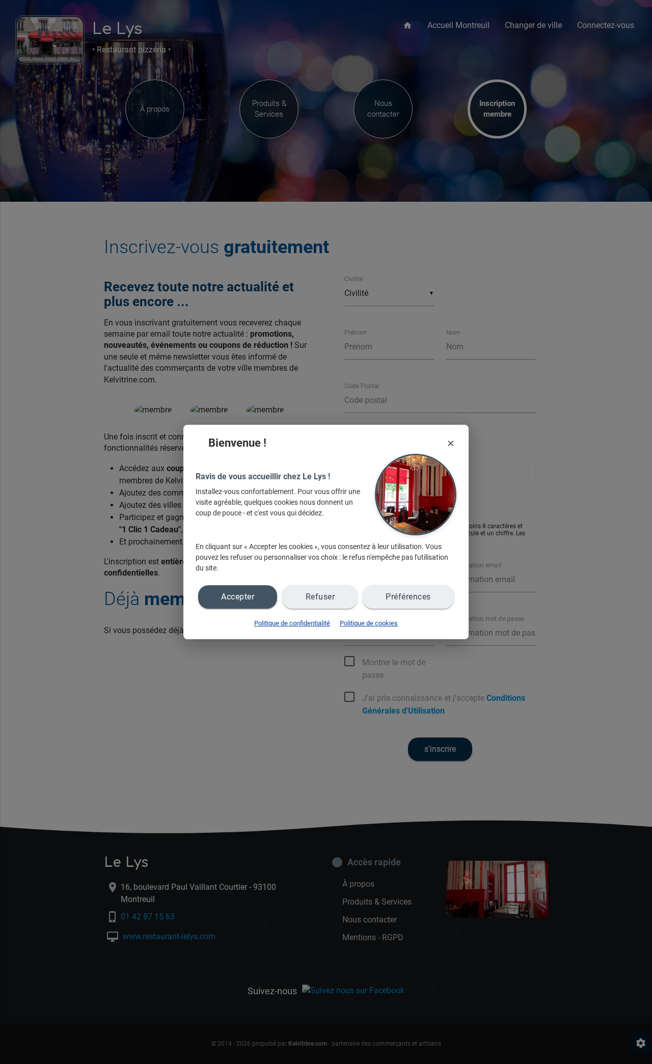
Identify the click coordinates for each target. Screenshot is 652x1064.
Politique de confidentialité (292, 623)
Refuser (320, 597)
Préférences (408, 597)
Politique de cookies (369, 623)
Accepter (237, 597)
